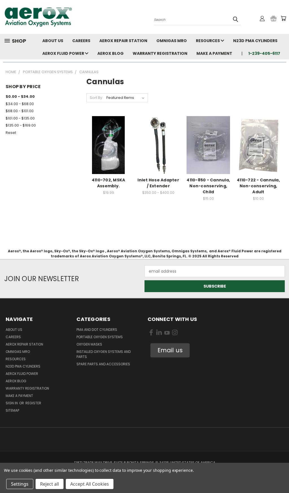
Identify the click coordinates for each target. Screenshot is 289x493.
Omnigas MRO (171, 41)
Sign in (12, 403)
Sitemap (12, 410)
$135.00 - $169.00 (21, 125)
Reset (11, 132)
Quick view (108, 138)
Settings (20, 484)
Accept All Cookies (89, 484)
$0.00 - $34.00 (20, 96)
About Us (52, 41)
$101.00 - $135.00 (20, 118)
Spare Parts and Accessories (103, 364)
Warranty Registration (160, 53)
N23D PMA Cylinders (255, 41)
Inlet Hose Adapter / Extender (158, 183)
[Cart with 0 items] (283, 18)
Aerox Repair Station (123, 41)
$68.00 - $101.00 (20, 111)
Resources (208, 41)
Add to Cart (108, 149)
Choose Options (158, 149)
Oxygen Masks (89, 344)
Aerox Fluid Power (63, 53)
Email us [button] (170, 350)
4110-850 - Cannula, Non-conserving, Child (208, 186)
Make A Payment (214, 53)
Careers (81, 41)
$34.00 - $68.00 (20, 104)
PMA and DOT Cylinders (96, 329)
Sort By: (96, 97)
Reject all (49, 484)
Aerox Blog (110, 53)
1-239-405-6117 (264, 53)
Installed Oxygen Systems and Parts (103, 354)
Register (33, 403)
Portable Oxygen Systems (99, 337)
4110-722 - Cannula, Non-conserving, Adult (258, 186)
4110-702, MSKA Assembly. (108, 183)
